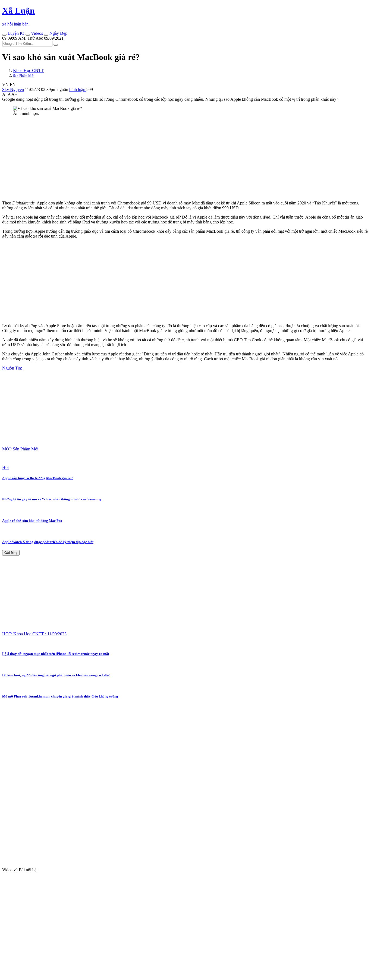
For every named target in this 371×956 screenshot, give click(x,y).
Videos (36, 33)
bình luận (77, 89)
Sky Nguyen (13, 89)
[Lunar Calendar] (46, 35)
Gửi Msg (10, 553)
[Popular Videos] (28, 35)
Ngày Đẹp (57, 33)
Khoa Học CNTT (28, 70)
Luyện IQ (15, 33)
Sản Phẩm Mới (23, 76)
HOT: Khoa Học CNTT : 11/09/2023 (34, 634)
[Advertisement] (165, 158)
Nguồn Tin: (12, 368)
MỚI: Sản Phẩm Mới (20, 449)
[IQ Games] (4, 35)
